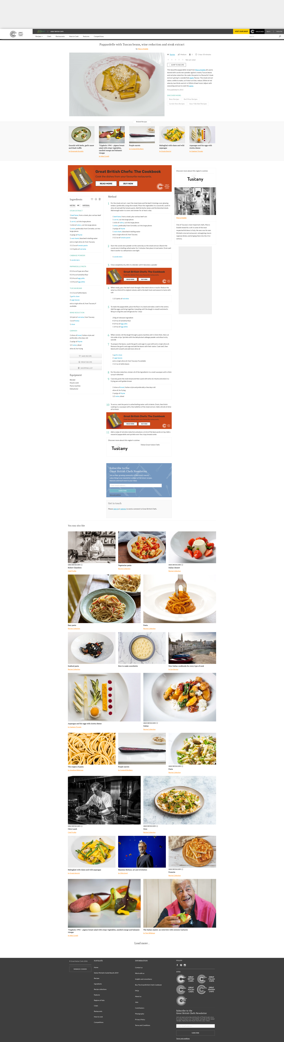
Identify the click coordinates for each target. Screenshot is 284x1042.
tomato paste (83, 245)
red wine (83, 249)
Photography (139, 1014)
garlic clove (75, 296)
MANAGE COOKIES (80, 969)
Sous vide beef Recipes (198, 104)
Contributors (139, 1008)
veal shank (75, 238)
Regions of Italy (99, 1000)
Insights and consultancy (143, 979)
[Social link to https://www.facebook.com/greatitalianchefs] (177, 965)
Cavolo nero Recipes (177, 104)
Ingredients (98, 984)
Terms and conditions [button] (115, 494)
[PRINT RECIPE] (96, 199)
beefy (192, 78)
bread (79, 335)
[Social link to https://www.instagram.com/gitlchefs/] (185, 965)
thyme (80, 235)
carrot (73, 221)
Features (97, 995)
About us (138, 996)
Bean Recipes (174, 99)
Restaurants (98, 1011)
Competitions (98, 1022)
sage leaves (75, 300)
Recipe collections (100, 989)
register (123, 509)
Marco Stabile (143, 49)
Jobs (136, 1002)
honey (77, 321)
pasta (191, 86)
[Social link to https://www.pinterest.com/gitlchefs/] (181, 965)
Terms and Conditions (142, 1025)
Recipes (96, 978)
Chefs (96, 1006)
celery (79, 225)
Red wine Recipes (190, 99)
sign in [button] (115, 509)
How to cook (98, 1017)
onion (73, 229)
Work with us (139, 973)
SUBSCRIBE (123, 491)
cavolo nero (75, 260)
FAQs (137, 991)
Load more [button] (141, 943)
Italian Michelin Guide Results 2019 (106, 973)
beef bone (74, 215)
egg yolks (81, 278)
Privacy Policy (140, 1019)
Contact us (139, 967)
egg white (81, 282)
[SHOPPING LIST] (100, 199)
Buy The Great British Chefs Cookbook (148, 985)
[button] (39, 36)
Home (96, 967)
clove (73, 324)
